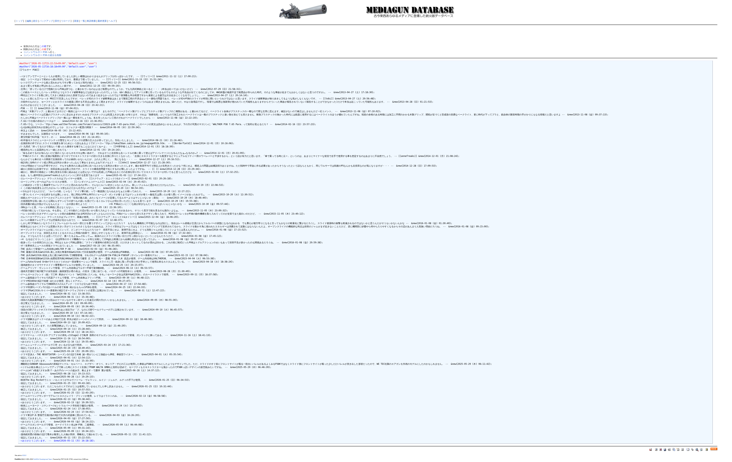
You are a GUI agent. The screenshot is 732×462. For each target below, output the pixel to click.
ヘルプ (111, 21)
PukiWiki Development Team (42, 459)
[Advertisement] (366, 34)
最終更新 (102, 21)
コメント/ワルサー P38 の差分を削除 (42, 55)
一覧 (82, 21)
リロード (65, 21)
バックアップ (46, 21)
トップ (19, 21)
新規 (76, 21)
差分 (35, 21)
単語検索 (91, 21)
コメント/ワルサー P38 (35, 52)
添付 (57, 21)
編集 (29, 21)
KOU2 (24, 455)
